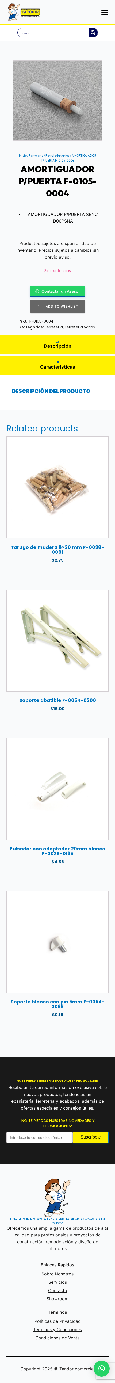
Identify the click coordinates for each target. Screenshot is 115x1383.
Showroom (57, 1298)
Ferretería (36, 156)
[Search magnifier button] (93, 32)
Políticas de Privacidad (57, 1321)
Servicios (57, 1282)
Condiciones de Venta (57, 1337)
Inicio (23, 156)
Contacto (57, 1290)
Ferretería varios (57, 156)
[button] (102, 1369)
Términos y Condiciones (57, 1329)
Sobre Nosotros (57, 1274)
